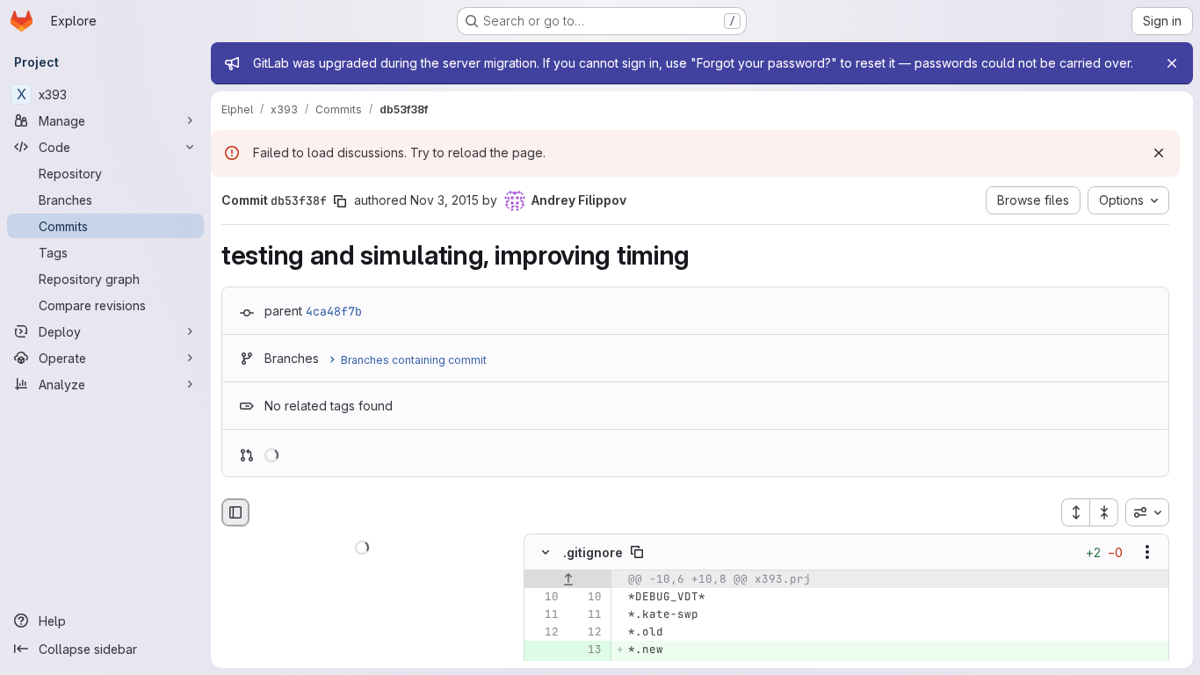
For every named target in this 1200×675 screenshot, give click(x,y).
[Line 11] (544, 615)
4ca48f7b (334, 311)
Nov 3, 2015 (444, 199)
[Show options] (1147, 552)
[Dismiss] (1158, 152)
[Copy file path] (636, 552)
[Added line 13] (587, 650)
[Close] (1171, 63)
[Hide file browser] (235, 512)
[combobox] (1147, 512)
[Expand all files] (1075, 512)
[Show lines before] (567, 580)
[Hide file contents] (545, 552)
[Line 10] (544, 597)
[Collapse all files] (1104, 512)
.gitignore (593, 552)
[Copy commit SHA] (340, 201)
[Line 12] (544, 633)
